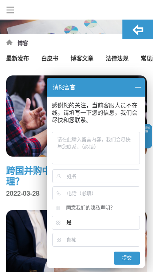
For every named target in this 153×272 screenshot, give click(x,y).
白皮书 (49, 58)
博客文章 (82, 58)
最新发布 (17, 58)
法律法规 (117, 58)
